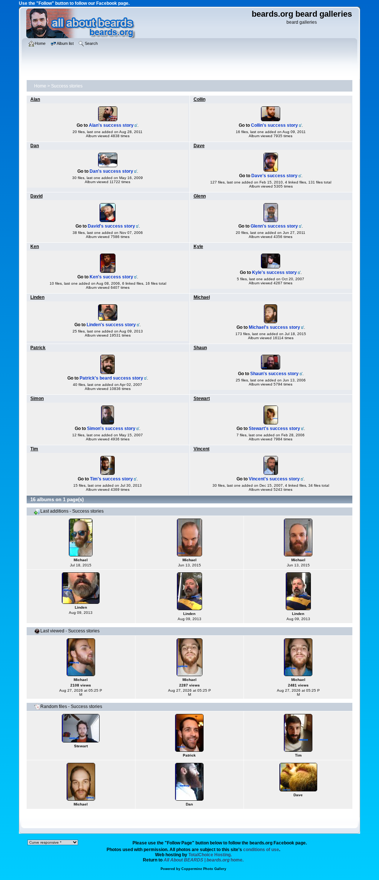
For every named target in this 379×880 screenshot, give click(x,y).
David (36, 196)
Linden (37, 297)
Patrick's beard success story (111, 378)
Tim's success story (111, 479)
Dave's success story (274, 175)
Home (40, 86)
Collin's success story (274, 125)
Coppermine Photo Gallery (203, 869)
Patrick (38, 347)
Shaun (200, 347)
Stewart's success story (274, 428)
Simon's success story (111, 428)
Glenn (200, 196)
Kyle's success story (274, 272)
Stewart (202, 398)
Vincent (201, 448)
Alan (35, 99)
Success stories (67, 86)
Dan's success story (111, 171)
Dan (34, 145)
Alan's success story (111, 125)
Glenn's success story (274, 226)
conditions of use (261, 849)
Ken (34, 246)
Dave (199, 145)
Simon (37, 398)
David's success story (111, 226)
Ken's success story (111, 276)
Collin (199, 99)
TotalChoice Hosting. (210, 854)
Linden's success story (111, 324)
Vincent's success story (274, 479)
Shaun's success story (274, 373)
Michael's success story (274, 327)
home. (204, 860)
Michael (202, 297)
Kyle (198, 246)
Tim (34, 448)
